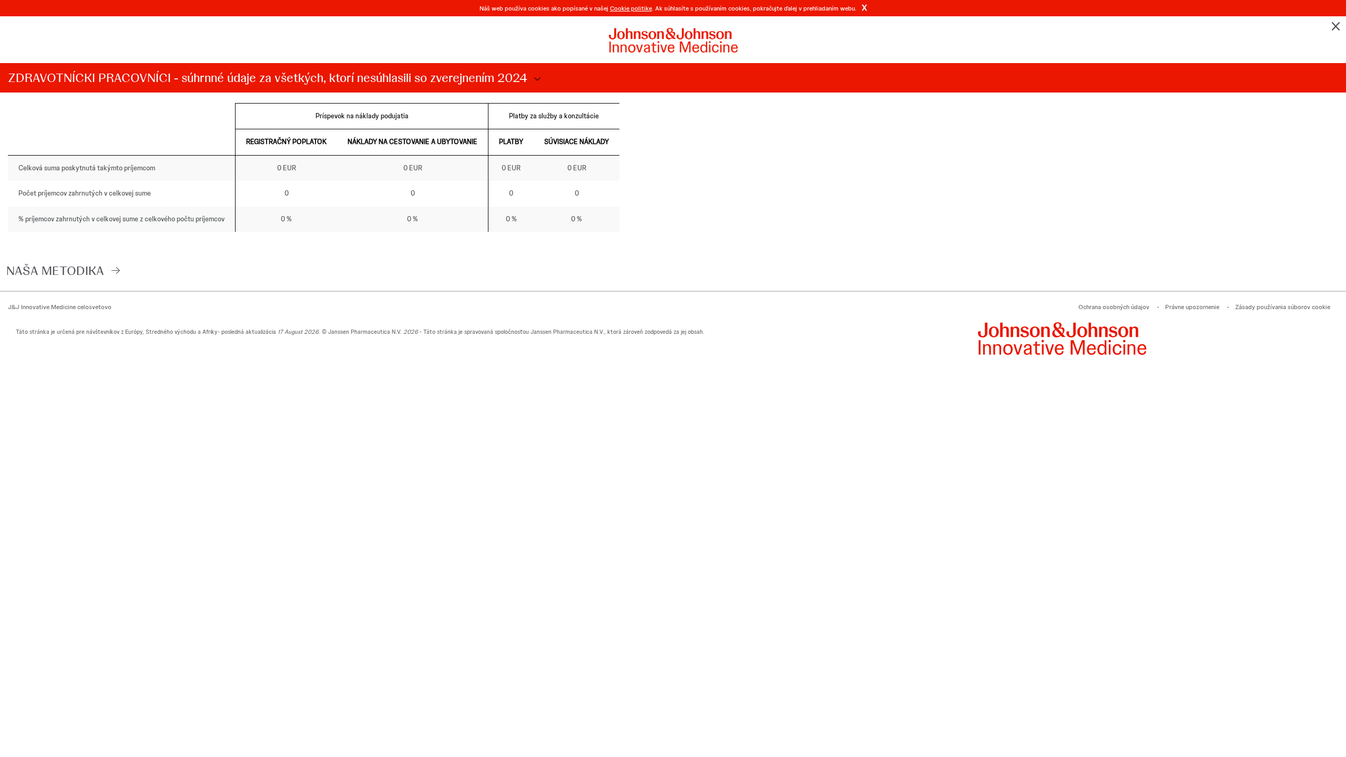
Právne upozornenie (1192, 307)
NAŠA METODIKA (55, 270)
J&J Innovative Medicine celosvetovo (59, 307)
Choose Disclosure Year (536, 79)
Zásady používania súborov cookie (1282, 307)
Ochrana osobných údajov (1113, 307)
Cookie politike (631, 8)
